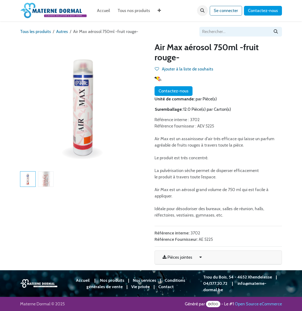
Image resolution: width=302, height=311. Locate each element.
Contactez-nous (263, 10)
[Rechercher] (276, 32)
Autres (62, 31)
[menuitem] (103, 11)
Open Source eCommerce (258, 304)
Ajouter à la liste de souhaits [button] (187, 69)
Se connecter (226, 10)
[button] (202, 10)
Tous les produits (35, 31)
